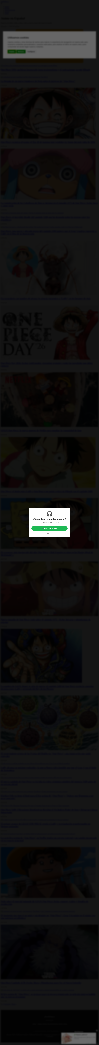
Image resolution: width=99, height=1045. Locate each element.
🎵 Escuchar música (49, 528)
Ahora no (49, 533)
